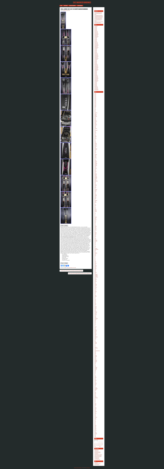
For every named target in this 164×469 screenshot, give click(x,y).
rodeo (95, 341)
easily (95, 186)
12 (94, 443)
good (95, 225)
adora (69, 267)
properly (95, 319)
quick (95, 321)
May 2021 (96, 84)
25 (102, 444)
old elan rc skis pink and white (98, 455)
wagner (95, 425)
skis (74, 267)
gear (95, 223)
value (95, 416)
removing (96, 330)
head (95, 231)
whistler (95, 428)
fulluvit (95, 221)
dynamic (95, 184)
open (95, 297)
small (95, 365)
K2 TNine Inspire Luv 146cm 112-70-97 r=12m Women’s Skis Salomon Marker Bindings (71, 270)
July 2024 (96, 49)
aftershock (96, 116)
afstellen (95, 115)
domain (95, 179)
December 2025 (96, 33)
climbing (95, 160)
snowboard (96, 367)
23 (99, 444)
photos (95, 304)
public (95, 320)
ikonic (95, 235)
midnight (96, 272)
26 (94, 445)
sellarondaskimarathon (97, 350)
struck (95, 379)
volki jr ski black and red (97, 459)
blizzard (95, 138)
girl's (95, 224)
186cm (95, 105)
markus (95, 267)
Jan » (100, 446)
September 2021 (96, 80)
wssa (95, 434)
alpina (95, 118)
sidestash (96, 356)
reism (95, 328)
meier (95, 270)
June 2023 (96, 61)
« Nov (95, 446)
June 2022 (96, 72)
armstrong (96, 124)
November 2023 (96, 56)
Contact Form (65, 5)
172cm (95, 103)
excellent (96, 195)
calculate (96, 149)
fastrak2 (95, 202)
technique (96, 387)
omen (95, 292)
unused (95, 413)
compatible (96, 163)
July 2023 (96, 60)
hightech (96, 232)
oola (95, 294)
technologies (96, 388)
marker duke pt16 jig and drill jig (98, 454)
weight (95, 426)
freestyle (95, 219)
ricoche (95, 338)
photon (95, 303)
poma (95, 309)
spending (96, 369)
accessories (96, 112)
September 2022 (96, 69)
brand (95, 142)
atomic (95, 126)
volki (95, 423)
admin (69, 10)
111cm (95, 95)
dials (95, 172)
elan (95, 188)
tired (95, 400)
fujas (95, 220)
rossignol (96, 342)
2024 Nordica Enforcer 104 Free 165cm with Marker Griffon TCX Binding (98, 13)
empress (96, 190)
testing (95, 393)
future (95, 222)
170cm (95, 102)
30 (99, 445)
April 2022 (96, 74)
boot (95, 140)
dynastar (96, 185)
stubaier (95, 380)
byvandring (96, 148)
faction (95, 198)
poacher (95, 308)
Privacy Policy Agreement (72, 5)
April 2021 (96, 85)
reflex (95, 327)
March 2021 (96, 86)
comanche (96, 161)
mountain (96, 284)
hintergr (95, 233)
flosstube (96, 211)
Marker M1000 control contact (98, 456)
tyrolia (95, 410)
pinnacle (96, 306)
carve (95, 150)
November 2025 (96, 34)
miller (95, 273)
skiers (95, 362)
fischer (95, 207)
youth (95, 436)
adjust (95, 113)
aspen (95, 125)
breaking (96, 143)
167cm (95, 101)
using (95, 415)
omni (95, 293)
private (95, 316)
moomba (96, 281)
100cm (95, 93)
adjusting (96, 114)
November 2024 (96, 45)
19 (94, 444)
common (96, 162)
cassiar (95, 152)
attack (95, 127)
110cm (95, 94)
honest (95, 234)
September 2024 (96, 47)
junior (95, 244)
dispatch (95, 175)
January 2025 (96, 43)
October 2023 (96, 57)
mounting (96, 285)
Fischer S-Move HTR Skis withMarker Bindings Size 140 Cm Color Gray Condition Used (80, 273)
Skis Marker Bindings (82, 2)
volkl (63, 267)
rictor (95, 339)
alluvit (95, 117)
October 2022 (96, 68)
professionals (96, 318)
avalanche (96, 128)
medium (95, 268)
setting (95, 353)
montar (95, 280)
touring (95, 403)
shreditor (96, 355)
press (95, 315)
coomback (96, 165)
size (72, 267)
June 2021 (96, 83)
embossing (96, 189)
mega (95, 269)
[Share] (66, 265)
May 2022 (96, 73)
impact (95, 236)
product (95, 317)
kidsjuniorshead (96, 249)
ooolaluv (96, 296)
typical (95, 409)
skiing (95, 363)
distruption (96, 178)
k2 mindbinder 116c (97, 458)
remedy (95, 329)
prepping (96, 314)
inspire (95, 238)
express (95, 197)
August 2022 (96, 70)
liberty (95, 255)
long (95, 258)
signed (95, 357)
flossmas (96, 210)
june (95, 243)
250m (95, 107)
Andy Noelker (88, 467)
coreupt (95, 166)
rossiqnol (96, 343)
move (95, 286)
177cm (95, 104)
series (95, 352)
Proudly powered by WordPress (78, 467)
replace (95, 333)
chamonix (96, 154)
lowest (95, 261)
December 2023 (96, 55)
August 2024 (96, 48)
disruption (96, 176)
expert (95, 196)
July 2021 (96, 82)
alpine (95, 119)
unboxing (96, 411)
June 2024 (96, 50)
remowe (95, 331)
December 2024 (96, 44)
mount (95, 283)
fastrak (95, 201)
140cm (95, 100)
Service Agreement (80, 5)
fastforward (96, 200)
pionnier (95, 307)
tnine (95, 401)
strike (95, 378)
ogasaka (96, 291)
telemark (96, 389)
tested (95, 392)
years (95, 435)
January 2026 (96, 32)
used (95, 414)
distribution (96, 177)
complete (96, 164)
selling (95, 351)
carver (95, 151)
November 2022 (96, 67)
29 (98, 445)
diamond (96, 173)
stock (95, 375)
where (95, 427)
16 (99, 443)
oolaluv (95, 295)
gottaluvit (96, 226)
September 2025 (96, 36)
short (95, 354)
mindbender (96, 274)
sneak (95, 366)
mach (95, 262)
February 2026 (96, 31)
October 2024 (96, 46)
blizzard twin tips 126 (97, 457)
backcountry (96, 130)
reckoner (96, 326)
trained (95, 404)
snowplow (96, 368)
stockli (95, 376)
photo (95, 302)
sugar (95, 381)
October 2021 (96, 79)
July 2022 (96, 71)
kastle (95, 246)
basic (95, 131)
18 (102, 443)
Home (61, 5)
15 (98, 443)
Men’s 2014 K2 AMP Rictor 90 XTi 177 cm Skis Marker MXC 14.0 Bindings (98, 20)
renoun (95, 332)
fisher (95, 208)
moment (95, 279)
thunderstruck (96, 397)
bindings (71, 267)
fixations (95, 209)
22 (98, 444)
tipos (95, 399)
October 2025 (96, 35)
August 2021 (96, 81)
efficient (95, 187)
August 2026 (96, 26)
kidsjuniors (96, 248)
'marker (67, 267)
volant (95, 421)
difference (96, 174)
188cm (95, 106)
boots (95, 141)
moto (95, 282)
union (95, 412)
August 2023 (96, 59)
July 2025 (96, 38)
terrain (95, 390)
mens (95, 271)
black (95, 137)
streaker (95, 377)
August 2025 (96, 37)
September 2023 (96, 58)
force (95, 213)
